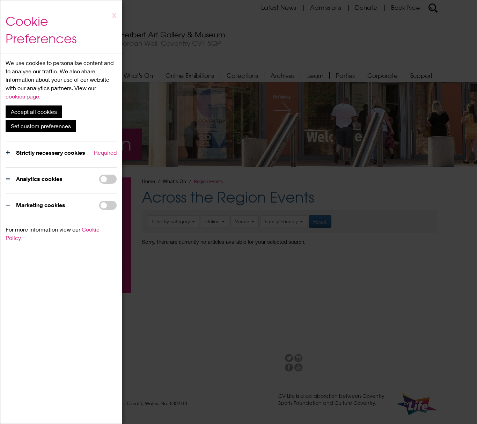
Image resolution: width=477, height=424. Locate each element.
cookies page (22, 96)
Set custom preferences (41, 126)
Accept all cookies (34, 111)
